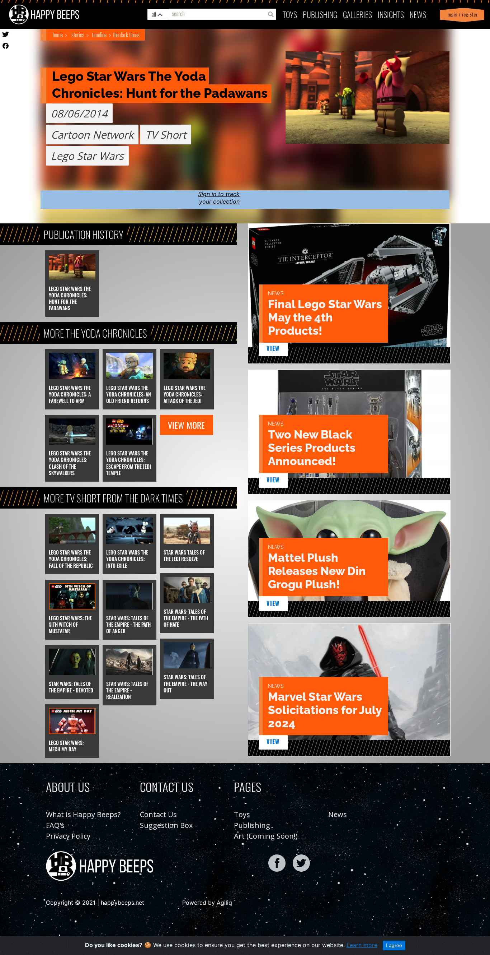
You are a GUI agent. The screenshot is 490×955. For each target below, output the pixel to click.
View (273, 348)
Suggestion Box (166, 825)
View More (186, 424)
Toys (290, 14)
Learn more (362, 945)
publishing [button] (320, 14)
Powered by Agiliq (207, 902)
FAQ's (55, 825)
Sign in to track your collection (219, 197)
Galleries (357, 14)
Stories (77, 35)
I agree (394, 945)
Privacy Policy (68, 836)
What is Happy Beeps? (83, 814)
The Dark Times (126, 35)
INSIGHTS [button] (391, 14)
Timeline (99, 35)
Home (58, 35)
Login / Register (461, 14)
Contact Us (158, 814)
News (418, 14)
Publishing (252, 825)
